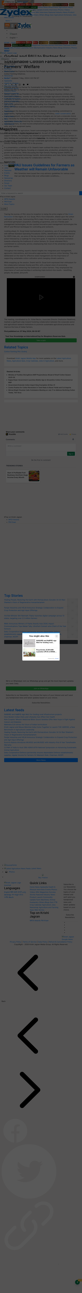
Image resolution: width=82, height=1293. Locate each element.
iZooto (57, 658)
